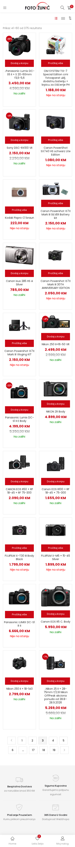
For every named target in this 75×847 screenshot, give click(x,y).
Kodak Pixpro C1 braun (19, 217)
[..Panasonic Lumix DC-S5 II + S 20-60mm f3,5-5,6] (19, 45)
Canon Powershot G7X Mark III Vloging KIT (19, 352)
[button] (69, 7)
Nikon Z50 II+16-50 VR (55, 344)
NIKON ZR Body (55, 411)
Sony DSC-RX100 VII (19, 147)
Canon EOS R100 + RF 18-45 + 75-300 (55, 490)
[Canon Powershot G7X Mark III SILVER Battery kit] (55, 188)
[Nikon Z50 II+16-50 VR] (55, 322)
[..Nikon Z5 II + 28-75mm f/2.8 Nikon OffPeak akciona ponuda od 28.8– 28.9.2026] (55, 663)
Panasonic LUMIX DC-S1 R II (19, 623)
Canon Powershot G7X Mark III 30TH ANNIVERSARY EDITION (56, 284)
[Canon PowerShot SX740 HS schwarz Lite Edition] (55, 122)
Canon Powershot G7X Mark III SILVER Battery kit (56, 214)
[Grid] (56, 18)
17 (33, 750)
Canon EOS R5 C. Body (55, 621)
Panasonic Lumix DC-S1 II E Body (19, 419)
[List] (63, 18)
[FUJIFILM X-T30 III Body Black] (19, 530)
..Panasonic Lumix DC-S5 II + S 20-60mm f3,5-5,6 (19, 74)
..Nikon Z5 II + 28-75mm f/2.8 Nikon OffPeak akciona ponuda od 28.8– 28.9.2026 (56, 695)
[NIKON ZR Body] (55, 389)
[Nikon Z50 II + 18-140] (19, 663)
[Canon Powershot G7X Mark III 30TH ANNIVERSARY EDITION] (55, 255)
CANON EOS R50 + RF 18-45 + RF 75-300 (19, 490)
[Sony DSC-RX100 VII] (19, 122)
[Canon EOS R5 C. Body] (55, 596)
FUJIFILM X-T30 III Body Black (19, 557)
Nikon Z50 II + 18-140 (19, 688)
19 (54, 750)
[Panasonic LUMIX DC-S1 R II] (19, 596)
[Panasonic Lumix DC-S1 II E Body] (19, 392)
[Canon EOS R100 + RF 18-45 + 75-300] (55, 463)
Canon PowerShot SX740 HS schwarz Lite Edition (56, 151)
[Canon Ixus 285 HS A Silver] (19, 255)
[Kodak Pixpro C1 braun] (19, 192)
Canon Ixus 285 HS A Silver (19, 282)
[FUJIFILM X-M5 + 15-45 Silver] (55, 530)
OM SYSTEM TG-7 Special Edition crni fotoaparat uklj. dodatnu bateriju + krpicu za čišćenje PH (56, 77)
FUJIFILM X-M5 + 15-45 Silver (55, 557)
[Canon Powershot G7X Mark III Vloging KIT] (19, 325)
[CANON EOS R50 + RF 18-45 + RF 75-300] (19, 463)
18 (43, 750)
